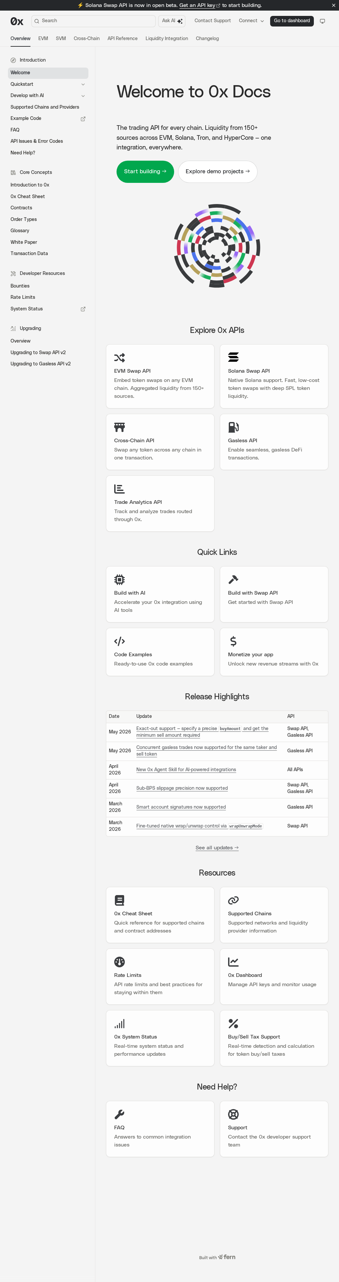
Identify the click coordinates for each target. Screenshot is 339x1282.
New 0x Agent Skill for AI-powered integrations (186, 770)
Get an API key (197, 5)
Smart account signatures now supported (181, 807)
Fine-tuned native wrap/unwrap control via (199, 826)
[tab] (20, 39)
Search (49, 21)
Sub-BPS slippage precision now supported (182, 788)
